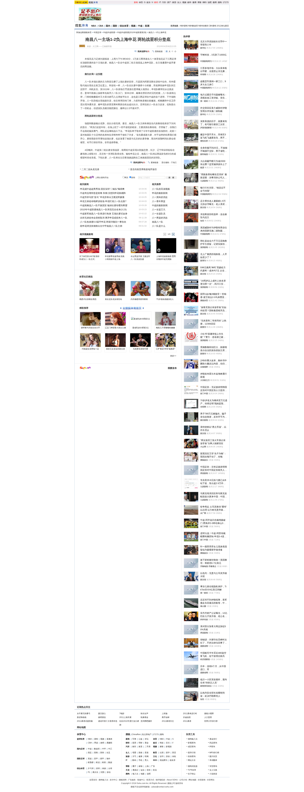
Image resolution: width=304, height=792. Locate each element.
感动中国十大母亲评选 (107, 721)
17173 (225, 2)
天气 (134, 756)
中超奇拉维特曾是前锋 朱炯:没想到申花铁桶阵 (103, 193)
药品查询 (213, 743)
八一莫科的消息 (160, 197)
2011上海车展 (125, 717)
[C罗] (165, 340)
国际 (115, 26)
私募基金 (144, 717)
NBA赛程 (184, 26)
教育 (155, 752)
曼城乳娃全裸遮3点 (140, 328)
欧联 (104, 762)
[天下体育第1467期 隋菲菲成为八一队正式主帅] (89, 245)
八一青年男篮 (158, 201)
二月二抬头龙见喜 (90, 169)
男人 (147, 760)
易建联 (109, 743)
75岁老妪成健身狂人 (165, 299)
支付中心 (113, 780)
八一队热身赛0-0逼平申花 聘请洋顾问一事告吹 (103, 222)
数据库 (97, 749)
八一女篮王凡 (158, 209)
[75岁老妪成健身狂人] (166, 288)
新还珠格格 (81, 717)
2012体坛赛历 (223, 26)
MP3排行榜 (214, 752)
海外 (108, 759)
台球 (110, 768)
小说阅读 (213, 774)
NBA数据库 (193, 26)
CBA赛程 (212, 26)
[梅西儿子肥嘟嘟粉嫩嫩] (165, 319)
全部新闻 (201, 780)
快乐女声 (144, 713)
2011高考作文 (168, 721)
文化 (155, 756)
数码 (134, 760)
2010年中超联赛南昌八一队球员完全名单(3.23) (103, 209)
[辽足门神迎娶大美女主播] (115, 319)
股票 (134, 743)
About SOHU (172, 780)
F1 (89, 772)
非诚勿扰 (187, 717)
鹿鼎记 (135, 770)
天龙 (128, 770)
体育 (141, 2)
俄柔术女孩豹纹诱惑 (87, 299)
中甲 (104, 749)
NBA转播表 (203, 26)
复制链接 (159, 51)
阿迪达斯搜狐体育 (84, 32)
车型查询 (213, 766)
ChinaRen (136, 734)
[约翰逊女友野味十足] (90, 340)
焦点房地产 (147, 734)
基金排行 (213, 739)
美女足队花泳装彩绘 (113, 299)
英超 (90, 759)
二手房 (147, 746)
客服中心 (141, 780)
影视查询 (192, 743)
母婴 (134, 752)
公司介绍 (183, 780)
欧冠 (98, 762)
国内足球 (81, 749)
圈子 (134, 766)
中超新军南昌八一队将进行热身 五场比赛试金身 (103, 213)
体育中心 (81, 734)
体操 (104, 768)
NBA (93, 26)
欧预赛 (91, 762)
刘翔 (102, 772)
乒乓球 (91, 768)
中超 (140, 26)
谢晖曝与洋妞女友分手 (90, 328)
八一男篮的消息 (160, 217)
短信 (142, 770)
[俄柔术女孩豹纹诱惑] (89, 288)
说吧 (210, 2)
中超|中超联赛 (109, 32)
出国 (162, 752)
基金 (147, 743)
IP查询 (212, 746)
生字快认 (192, 774)
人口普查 (208, 717)
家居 (174, 2)
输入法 (135, 774)
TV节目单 (192, 770)
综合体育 (124, 26)
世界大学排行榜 (211, 721)
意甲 (96, 759)
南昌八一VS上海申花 (157, 32)
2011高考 (187, 721)
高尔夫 (95, 772)
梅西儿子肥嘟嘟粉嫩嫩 (165, 328)
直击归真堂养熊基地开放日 (143, 169)
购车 (134, 746)
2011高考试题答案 (85, 721)
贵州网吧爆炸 (146, 721)
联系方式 (150, 780)
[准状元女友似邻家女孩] (115, 340)
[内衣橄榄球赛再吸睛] (141, 288)
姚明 (102, 743)
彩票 (147, 26)
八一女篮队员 (158, 213)
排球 (98, 768)
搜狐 (128, 734)
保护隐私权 (160, 780)
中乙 (110, 749)
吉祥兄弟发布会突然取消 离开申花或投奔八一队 (103, 217)
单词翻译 (213, 760)
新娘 (140, 752)
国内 (108, 26)
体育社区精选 (86, 276)
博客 (199, 2)
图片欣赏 (213, 756)
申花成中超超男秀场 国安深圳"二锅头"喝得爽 (102, 189)
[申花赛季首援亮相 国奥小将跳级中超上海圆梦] (115, 245)
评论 (147, 739)
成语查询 (192, 746)
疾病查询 (192, 756)
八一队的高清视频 (161, 189)
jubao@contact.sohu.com (162, 787)
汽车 (164, 2)
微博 (194, 2)
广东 (153, 766)
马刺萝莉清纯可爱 (140, 349)
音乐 (168, 743)
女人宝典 (213, 770)
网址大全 (192, 760)
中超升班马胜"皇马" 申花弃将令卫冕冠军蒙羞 (102, 197)
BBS (204, 2)
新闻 (136, 2)
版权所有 (179, 783)
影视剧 (169, 746)
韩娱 (162, 743)
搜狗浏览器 (192, 766)
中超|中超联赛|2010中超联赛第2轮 (131, 32)
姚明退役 (102, 717)
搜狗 (220, 2)
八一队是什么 (158, 226)
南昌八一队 (157, 222)
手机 (140, 760)
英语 (174, 752)
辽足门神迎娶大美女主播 (115, 328)
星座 (147, 752)
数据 (110, 762)
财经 (156, 2)
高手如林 (165, 717)
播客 (162, 746)
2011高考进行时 (190, 713)
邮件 (189, 2)
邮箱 (140, 766)
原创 (168, 756)
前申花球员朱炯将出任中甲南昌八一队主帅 (101, 226)
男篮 (96, 743)
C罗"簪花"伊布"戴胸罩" (165, 349)
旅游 (128, 756)
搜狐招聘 (123, 780)
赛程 (96, 739)
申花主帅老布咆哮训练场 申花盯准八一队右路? (103, 201)
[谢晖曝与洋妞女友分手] (90, 319)
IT (160, 2)
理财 (140, 743)
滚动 (109, 772)
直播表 (109, 739)
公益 (140, 739)
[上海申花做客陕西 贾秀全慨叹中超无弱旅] (166, 245)
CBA (100, 26)
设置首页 (93, 780)
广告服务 (132, 780)
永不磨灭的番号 (83, 713)
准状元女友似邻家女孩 (115, 349)
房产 (169, 2)
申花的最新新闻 (160, 193)
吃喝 (147, 756)
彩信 (155, 770)
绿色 (174, 756)
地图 (142, 774)
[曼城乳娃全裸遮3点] (140, 319)
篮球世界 (81, 739)
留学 (168, 752)
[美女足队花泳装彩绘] (115, 288)
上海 (147, 766)
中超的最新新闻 (160, 205)
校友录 (172, 760)
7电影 (121, 713)
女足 (108, 752)
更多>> (173, 356)
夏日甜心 (102, 713)
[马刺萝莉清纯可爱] (140, 340)
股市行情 (192, 752)
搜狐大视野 (209, 713)
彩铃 (149, 770)
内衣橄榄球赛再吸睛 (139, 299)
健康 (140, 756)
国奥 (96, 752)
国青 (102, 752)
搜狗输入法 (192, 739)
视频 (184, 2)
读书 (162, 756)
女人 (179, 2)
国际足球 (81, 759)
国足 (90, 752)
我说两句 (163, 760)
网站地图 (192, 780)
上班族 (165, 713)
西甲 (102, 759)
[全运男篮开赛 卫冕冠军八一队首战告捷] (140, 245)
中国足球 (97, 32)
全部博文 (211, 780)
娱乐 (148, 2)
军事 (134, 739)
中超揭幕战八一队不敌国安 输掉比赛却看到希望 (103, 205)
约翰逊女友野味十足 (90, 349)
